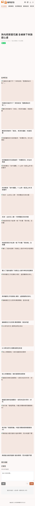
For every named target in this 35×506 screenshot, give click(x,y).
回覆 (31, 483)
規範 (3, 483)
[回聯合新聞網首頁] (4, 2)
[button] (25, 2)
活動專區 (11, 6)
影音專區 (4, 6)
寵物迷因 (26, 6)
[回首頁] (7, 2)
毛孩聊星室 (18, 6)
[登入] (30, 2)
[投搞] (27, 2)
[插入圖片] (27, 483)
